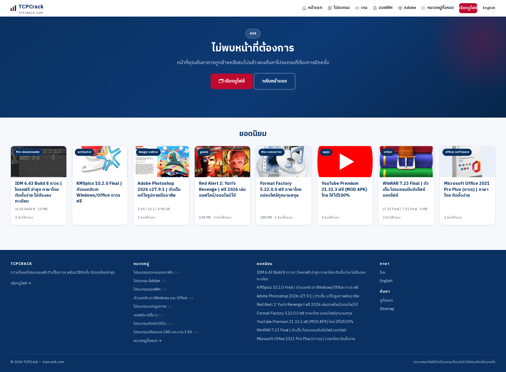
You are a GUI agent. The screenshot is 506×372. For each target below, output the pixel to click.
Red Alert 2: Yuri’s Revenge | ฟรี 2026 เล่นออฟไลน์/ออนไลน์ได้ (222, 189)
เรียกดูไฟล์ (468, 8)
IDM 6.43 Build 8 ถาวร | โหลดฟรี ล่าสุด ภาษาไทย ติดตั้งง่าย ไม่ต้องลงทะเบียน (38, 192)
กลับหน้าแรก (274, 81)
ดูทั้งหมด (386, 300)
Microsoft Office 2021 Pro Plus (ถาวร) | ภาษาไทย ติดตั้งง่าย (467, 189)
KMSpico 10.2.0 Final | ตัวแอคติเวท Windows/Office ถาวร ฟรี (99, 192)
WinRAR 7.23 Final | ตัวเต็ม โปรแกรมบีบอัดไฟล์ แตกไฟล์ (406, 189)
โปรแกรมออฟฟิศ (150, 289)
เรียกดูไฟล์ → (21, 283)
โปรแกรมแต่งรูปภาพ (153, 306)
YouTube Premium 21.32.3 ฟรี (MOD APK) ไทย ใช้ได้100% (344, 189)
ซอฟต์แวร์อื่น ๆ (149, 315)
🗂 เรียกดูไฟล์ (231, 81)
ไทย (382, 272)
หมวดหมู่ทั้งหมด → (148, 341)
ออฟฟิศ (386, 7)
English (489, 8)
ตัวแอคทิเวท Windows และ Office (164, 298)
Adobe (410, 7)
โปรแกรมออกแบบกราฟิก (157, 272)
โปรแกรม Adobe (150, 281)
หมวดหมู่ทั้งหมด (440, 7)
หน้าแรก (315, 7)
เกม (364, 7)
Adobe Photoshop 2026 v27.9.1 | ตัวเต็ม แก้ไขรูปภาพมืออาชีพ (159, 189)
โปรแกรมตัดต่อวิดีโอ (153, 324)
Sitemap (387, 309)
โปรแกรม (342, 7)
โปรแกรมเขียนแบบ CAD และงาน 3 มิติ (166, 332)
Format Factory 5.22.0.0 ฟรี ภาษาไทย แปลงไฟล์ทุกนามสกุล (280, 189)
